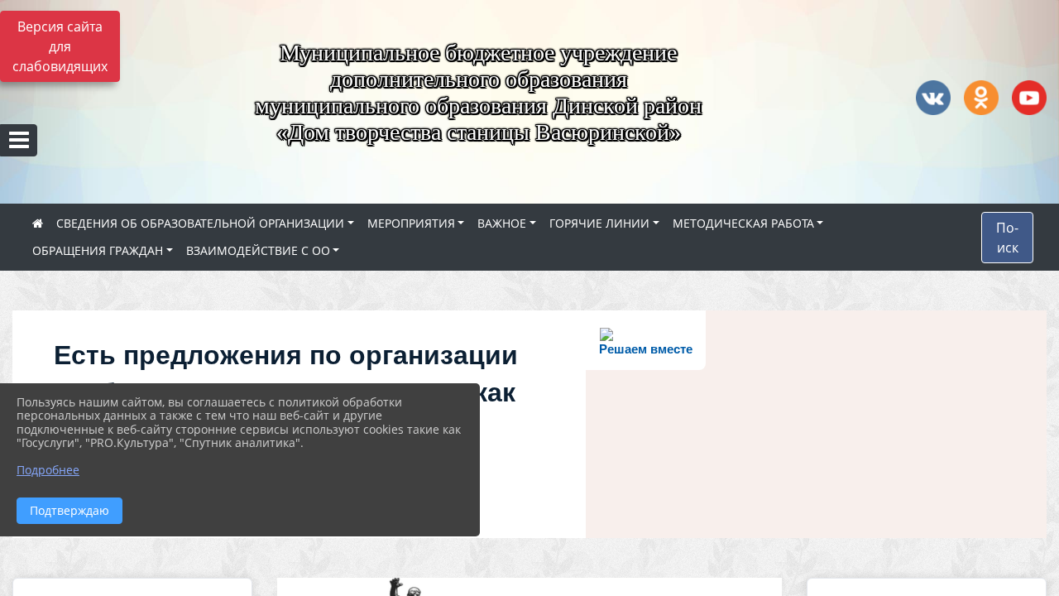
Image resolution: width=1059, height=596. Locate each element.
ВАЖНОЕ (501, 223)
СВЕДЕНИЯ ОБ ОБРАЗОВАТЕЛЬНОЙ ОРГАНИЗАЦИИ (200, 223)
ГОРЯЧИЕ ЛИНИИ (599, 223)
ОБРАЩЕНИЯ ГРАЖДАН (97, 250)
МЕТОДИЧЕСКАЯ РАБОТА (743, 223)
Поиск (1007, 238)
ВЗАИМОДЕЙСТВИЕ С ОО (258, 250)
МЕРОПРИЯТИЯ (411, 223)
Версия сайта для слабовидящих (60, 46)
